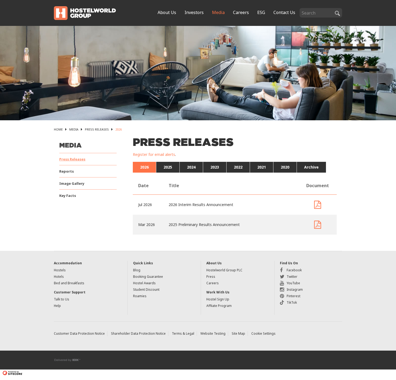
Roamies (140, 296)
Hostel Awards (144, 283)
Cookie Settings (263, 333)
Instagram (295, 289)
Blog (136, 270)
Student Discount (146, 289)
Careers (212, 283)
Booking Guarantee (148, 276)
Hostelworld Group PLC (224, 270)
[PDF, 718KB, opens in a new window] (317, 225)
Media (73, 129)
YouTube (293, 283)
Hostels (60, 270)
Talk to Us (61, 299)
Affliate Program (219, 305)
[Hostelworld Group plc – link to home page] (85, 12)
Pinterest (293, 296)
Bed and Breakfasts (69, 283)
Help (57, 305)
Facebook (294, 270)
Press (210, 276)
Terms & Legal (183, 333)
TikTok (292, 302)
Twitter (292, 276)
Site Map (238, 333)
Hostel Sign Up (217, 299)
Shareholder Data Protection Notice (138, 333)
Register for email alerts (154, 154)
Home (58, 129)
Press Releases (97, 129)
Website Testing (212, 333)
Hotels (59, 276)
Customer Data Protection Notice (79, 333)
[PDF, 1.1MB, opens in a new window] (317, 205)
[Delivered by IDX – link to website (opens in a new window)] (67, 359)
